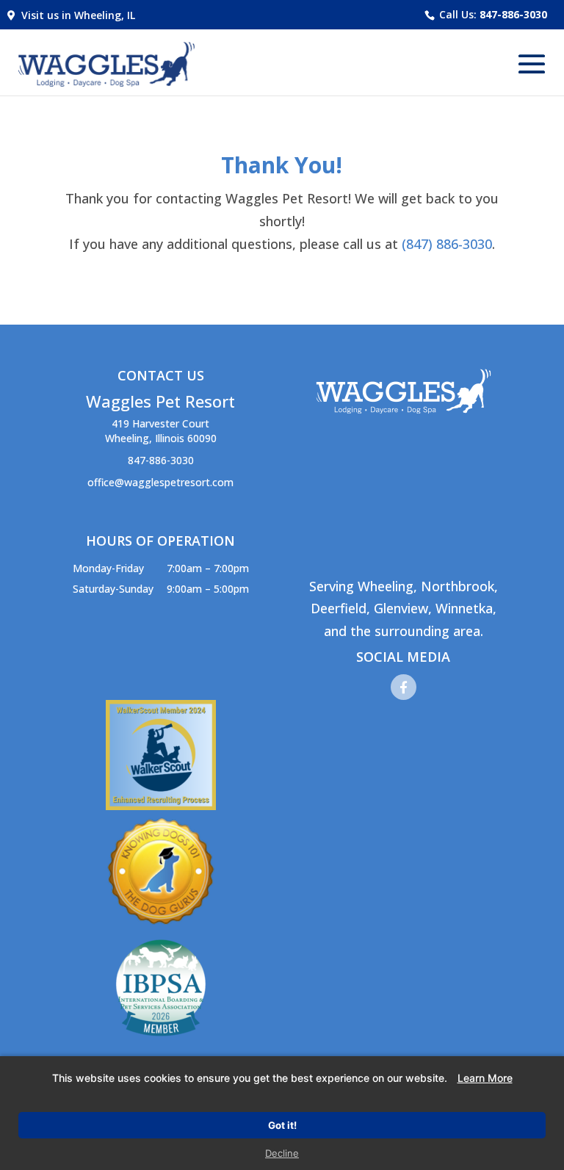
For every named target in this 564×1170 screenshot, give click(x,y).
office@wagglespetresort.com (160, 482)
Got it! (282, 1125)
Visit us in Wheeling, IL (75, 15)
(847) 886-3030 (447, 244)
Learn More (485, 1078)
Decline (282, 1153)
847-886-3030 (513, 14)
